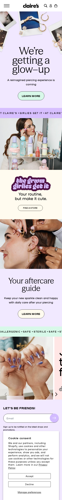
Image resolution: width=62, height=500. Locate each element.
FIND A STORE (30, 208)
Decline (29, 484)
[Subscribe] (54, 418)
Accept (29, 476)
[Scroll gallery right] (56, 394)
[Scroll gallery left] (5, 394)
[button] (6, 5)
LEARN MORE (31, 96)
